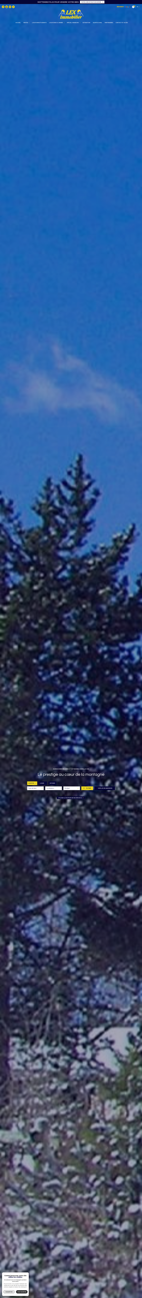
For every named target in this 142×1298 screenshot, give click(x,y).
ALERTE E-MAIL (97, 22)
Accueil (18, 22)
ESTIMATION (86, 22)
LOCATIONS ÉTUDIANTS (39, 22)
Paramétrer (9, 1292)
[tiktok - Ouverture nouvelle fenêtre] (13, 7)
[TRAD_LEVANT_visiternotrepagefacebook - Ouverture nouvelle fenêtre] (3, 7)
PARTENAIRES (109, 22)
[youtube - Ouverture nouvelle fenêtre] (6, 7)
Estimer (52, 783)
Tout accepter (21, 1292)
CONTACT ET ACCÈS (122, 22)
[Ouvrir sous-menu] (29, 22)
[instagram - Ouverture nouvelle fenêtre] (10, 7)
